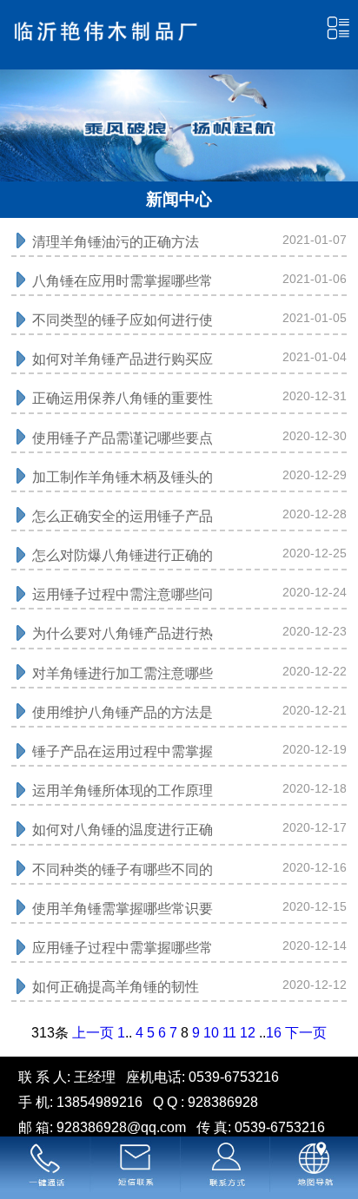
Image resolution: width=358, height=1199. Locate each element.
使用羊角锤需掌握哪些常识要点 (122, 912)
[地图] (313, 1167)
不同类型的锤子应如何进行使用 (122, 324)
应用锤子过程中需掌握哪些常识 (122, 951)
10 (211, 1032)
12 (247, 1032)
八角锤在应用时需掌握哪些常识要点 (122, 284)
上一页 (93, 1032)
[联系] (223, 1167)
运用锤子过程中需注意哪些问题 (122, 598)
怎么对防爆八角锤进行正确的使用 (122, 559)
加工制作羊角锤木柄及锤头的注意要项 (122, 481)
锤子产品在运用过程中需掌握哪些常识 (122, 755)
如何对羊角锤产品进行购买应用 (122, 363)
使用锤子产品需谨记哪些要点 (122, 438)
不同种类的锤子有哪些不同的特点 (122, 873)
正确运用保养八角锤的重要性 (122, 398)
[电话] (45, 1167)
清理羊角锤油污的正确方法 (115, 241)
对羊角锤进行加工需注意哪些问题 (122, 677)
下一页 (306, 1032)
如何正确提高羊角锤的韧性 (115, 986)
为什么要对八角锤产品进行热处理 (122, 637)
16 (274, 1032)
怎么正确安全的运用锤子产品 (122, 516)
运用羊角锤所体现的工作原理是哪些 (122, 794)
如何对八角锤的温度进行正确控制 (122, 833)
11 (229, 1032)
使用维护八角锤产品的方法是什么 (122, 716)
